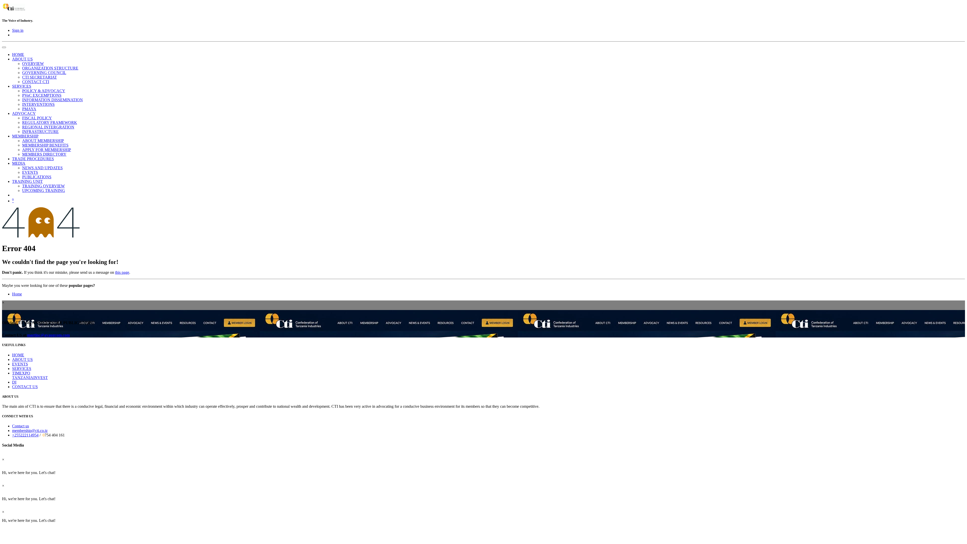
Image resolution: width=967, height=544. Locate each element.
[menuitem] (18, 54)
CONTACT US (25, 387)
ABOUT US (22, 359)
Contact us (20, 426)
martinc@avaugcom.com (48, 335)
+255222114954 (25, 435)
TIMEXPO (21, 373)
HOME (18, 355)
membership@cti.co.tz (30, 430)
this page (122, 272)
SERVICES (21, 368)
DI (14, 382)
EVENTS (20, 364)
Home (17, 294)
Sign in (17, 30)
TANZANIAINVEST (30, 378)
